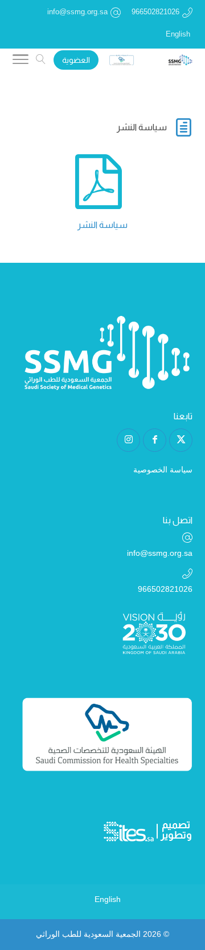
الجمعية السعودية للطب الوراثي (88, 934)
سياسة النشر (102, 225)
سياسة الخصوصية (162, 469)
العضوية (76, 60)
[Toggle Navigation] (20, 61)
